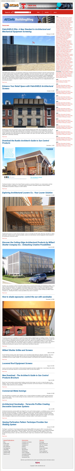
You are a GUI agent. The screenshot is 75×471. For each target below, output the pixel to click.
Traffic (71, 72)
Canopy (62, 27)
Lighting (57, 53)
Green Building (62, 45)
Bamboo (61, 22)
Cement (70, 27)
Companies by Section (26, 442)
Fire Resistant (69, 43)
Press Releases (6, 446)
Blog (4, 442)
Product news (6, 443)
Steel (64, 70)
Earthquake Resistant (60, 37)
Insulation (63, 49)
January (65, 82)
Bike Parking (59, 23)
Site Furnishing (68, 66)
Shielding (58, 66)
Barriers (65, 22)
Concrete (64, 29)
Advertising (41, 446)
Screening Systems (64, 65)
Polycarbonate (68, 57)
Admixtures (63, 20)
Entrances (58, 39)
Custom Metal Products (61, 34)
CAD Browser (25, 451)
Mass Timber (69, 54)
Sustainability (59, 72)
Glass (68, 44)
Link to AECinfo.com (43, 452)
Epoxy (57, 42)
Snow (69, 67)
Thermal (64, 72)
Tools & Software (25, 452)
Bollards (66, 25)
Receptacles (64, 61)
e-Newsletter (6, 449)
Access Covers (59, 18)
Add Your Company (43, 445)
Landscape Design (64, 50)
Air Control (68, 20)
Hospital (69, 47)
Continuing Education (60, 31)
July (61, 80)
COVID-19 (58, 33)
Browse (46, 12)
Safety (57, 65)
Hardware (58, 47)
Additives (58, 20)
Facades (69, 42)
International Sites (26, 457)
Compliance (58, 29)
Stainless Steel (59, 70)
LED (61, 51)
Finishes (63, 43)
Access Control (68, 17)
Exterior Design (63, 42)
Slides (66, 67)
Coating (66, 28)
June (63, 80)
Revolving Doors (63, 64)
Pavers (64, 56)
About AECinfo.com (43, 443)
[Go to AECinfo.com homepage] (10, 8)
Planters (62, 57)
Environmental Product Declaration (63, 40)
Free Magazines (6, 448)
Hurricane (63, 48)
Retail (58, 64)
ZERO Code (61, 77)
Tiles (68, 72)
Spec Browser (25, 449)
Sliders (62, 67)
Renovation (63, 62)
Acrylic (69, 18)
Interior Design (69, 49)
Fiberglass (58, 43)
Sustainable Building (26, 454)
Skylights (58, 67)
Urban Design (59, 73)
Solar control (63, 68)
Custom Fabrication (65, 33)
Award (57, 22)
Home (65, 47)
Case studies (6, 445)
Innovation (58, 49)
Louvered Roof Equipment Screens (17, 363)
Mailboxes (66, 53)
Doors (64, 36)
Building (57, 26)
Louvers (62, 53)
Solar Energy (69, 68)
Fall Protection (59, 17)
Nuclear (71, 55)
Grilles (67, 45)
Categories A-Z (25, 445)
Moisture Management (64, 55)
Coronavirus (67, 32)
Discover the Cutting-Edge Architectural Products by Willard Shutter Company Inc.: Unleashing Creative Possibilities (28, 243)
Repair (68, 62)
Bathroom (70, 22)
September (58, 86)
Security (70, 65)
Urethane (64, 73)
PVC (57, 60)
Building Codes (63, 26)
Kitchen (57, 50)
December (58, 85)
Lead (70, 50)
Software (58, 68)
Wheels (57, 76)
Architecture (63, 21)
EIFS (57, 38)
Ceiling (66, 27)
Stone (67, 70)
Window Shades (63, 76)
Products (24, 446)
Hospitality (58, 48)
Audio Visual (69, 21)
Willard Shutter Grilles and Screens (17, 350)
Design (61, 36)
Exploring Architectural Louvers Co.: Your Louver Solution (27, 193)
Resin (71, 62)
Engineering (65, 38)
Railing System (67, 60)
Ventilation (69, 73)
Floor (57, 44)
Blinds (62, 25)
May (66, 80)
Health (62, 47)
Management (59, 54)
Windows (69, 76)
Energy (60, 38)
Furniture (61, 44)
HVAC (67, 48)
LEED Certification (67, 51)
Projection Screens (68, 59)
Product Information (43, 448)
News (38, 12)
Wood (57, 77)
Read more (4, 82)
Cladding (58, 28)
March (57, 82)
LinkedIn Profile (6, 452)
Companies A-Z (25, 443)
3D (63, 17)
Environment (64, 39)
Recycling (70, 61)
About (55, 12)
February (61, 82)
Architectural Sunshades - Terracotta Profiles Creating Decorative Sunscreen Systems (26, 405)
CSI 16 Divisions (25, 455)
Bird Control (64, 23)
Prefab (57, 59)
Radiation (61, 60)
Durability (69, 36)
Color (70, 28)
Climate (62, 28)
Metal (57, 55)
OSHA (61, 56)
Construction (69, 29)
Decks (57, 36)
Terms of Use (42, 449)
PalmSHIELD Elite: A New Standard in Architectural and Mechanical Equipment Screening (26, 30)
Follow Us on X (6, 454)
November (63, 85)
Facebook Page (6, 451)
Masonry (64, 54)
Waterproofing (68, 75)
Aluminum (58, 21)
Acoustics (65, 18)
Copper (62, 32)
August (57, 80)
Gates (65, 44)
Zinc (66, 77)
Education (68, 37)
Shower (62, 66)
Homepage (41, 442)
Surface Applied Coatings (67, 71)
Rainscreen (58, 61)
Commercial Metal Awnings (14, 391)
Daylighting (69, 34)
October (68, 85)
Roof (69, 64)
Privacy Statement (43, 451)
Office (58, 56)
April (69, 80)
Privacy (61, 59)
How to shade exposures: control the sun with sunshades (27, 297)
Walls (63, 75)
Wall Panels (58, 75)
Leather (57, 51)
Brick (70, 25)
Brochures (24, 448)
